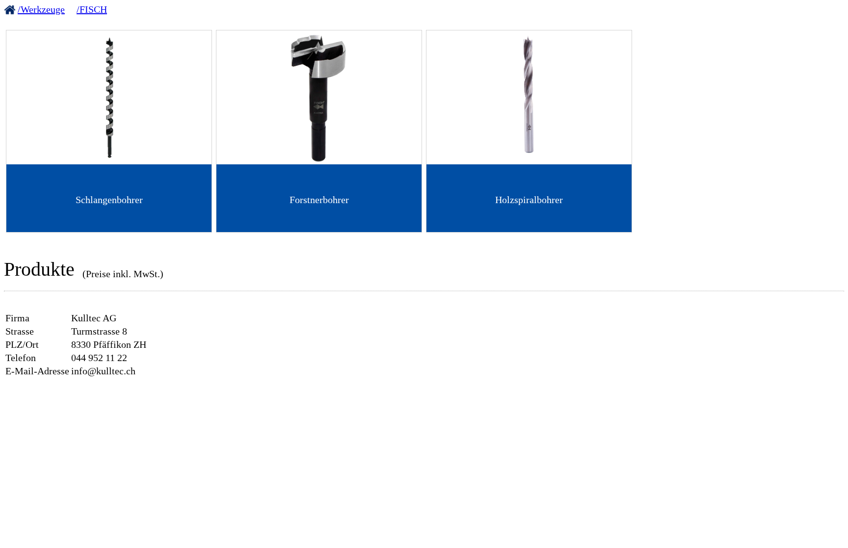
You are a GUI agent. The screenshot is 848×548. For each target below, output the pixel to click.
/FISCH (92, 9)
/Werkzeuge (41, 9)
